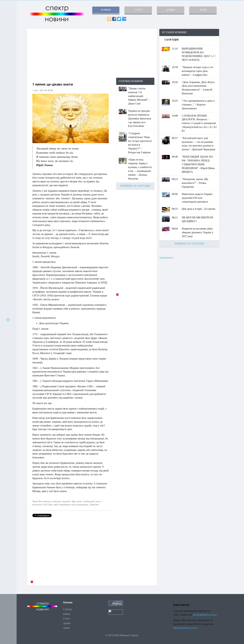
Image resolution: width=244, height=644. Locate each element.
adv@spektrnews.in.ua (205, 614)
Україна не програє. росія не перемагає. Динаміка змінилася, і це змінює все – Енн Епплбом (139, 118)
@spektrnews (166, 257)
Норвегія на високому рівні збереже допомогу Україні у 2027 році (197, 232)
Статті (66, 618)
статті (138, 10)
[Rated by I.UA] (115, 611)
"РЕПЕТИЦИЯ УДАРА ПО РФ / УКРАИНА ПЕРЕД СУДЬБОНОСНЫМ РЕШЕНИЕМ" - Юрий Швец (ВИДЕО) (198, 164)
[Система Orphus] (115, 603)
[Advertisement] (92, 53)
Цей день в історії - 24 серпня (198, 208)
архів (203, 10)
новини (106, 10)
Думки (67, 623)
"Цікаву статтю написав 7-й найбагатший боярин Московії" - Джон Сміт (139, 96)
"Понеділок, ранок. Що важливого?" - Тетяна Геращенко (195, 183)
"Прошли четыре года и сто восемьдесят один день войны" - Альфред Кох (197, 71)
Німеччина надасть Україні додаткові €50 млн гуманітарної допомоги (197, 198)
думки (170, 10)
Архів (66, 627)
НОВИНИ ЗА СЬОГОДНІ (135, 185)
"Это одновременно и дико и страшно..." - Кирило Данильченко (198, 104)
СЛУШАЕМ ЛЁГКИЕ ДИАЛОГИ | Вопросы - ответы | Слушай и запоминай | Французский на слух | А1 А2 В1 (199, 123)
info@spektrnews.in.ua (185, 627)
